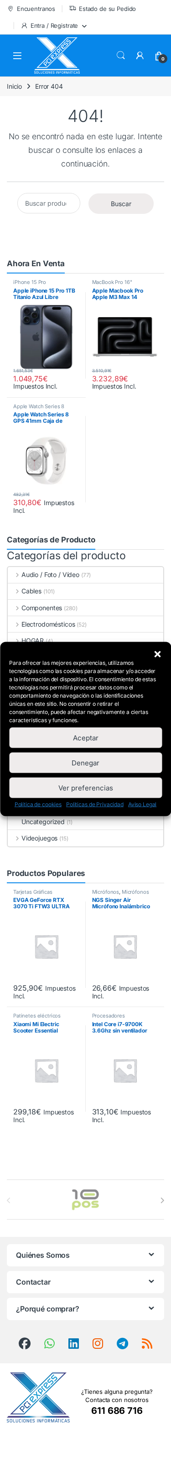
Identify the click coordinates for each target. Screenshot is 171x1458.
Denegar (85, 762)
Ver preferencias (85, 787)
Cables (31, 591)
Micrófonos (105, 892)
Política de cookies (38, 804)
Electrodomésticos (48, 624)
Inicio (14, 86)
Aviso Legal (142, 804)
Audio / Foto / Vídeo (50, 574)
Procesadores (108, 1015)
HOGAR (32, 640)
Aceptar (85, 737)
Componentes (41, 608)
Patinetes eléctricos (37, 1015)
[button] (157, 653)
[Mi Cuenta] (140, 55)
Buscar (121, 56)
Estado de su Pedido (107, 8)
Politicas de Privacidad (95, 804)
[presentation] (162, 1200)
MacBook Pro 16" (112, 282)
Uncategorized (43, 821)
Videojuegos (39, 838)
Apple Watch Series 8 (38, 406)
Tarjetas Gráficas (32, 892)
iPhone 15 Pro (29, 282)
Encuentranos (36, 8)
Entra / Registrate (54, 25)
